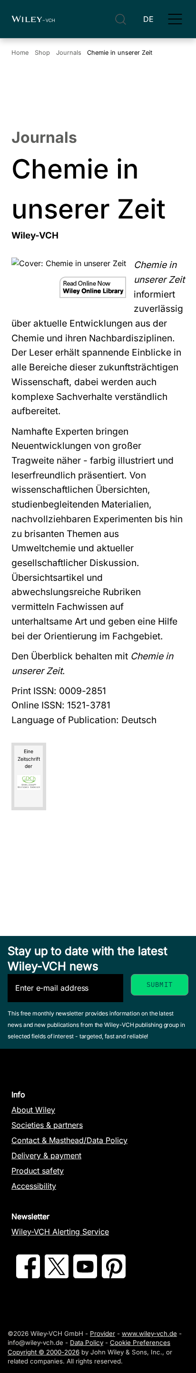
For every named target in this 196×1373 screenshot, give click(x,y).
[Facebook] (28, 1275)
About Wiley (33, 1109)
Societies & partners (47, 1125)
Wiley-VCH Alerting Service (60, 1231)
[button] (175, 19)
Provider (102, 1333)
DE (148, 19)
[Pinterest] (114, 1275)
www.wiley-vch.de (149, 1333)
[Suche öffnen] (120, 19)
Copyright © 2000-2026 (43, 1352)
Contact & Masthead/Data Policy (69, 1140)
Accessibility (33, 1186)
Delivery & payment (46, 1155)
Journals (68, 52)
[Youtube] (85, 1275)
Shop (42, 52)
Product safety (37, 1170)
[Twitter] (57, 1275)
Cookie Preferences (140, 1342)
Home (20, 52)
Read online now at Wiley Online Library (92, 287)
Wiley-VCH (33, 19)
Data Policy (86, 1342)
